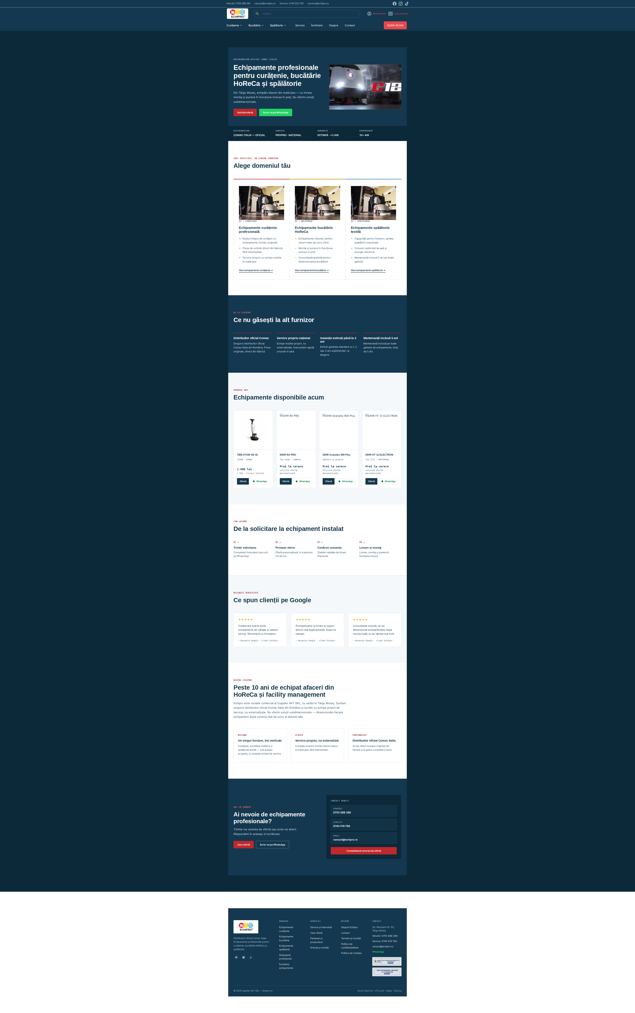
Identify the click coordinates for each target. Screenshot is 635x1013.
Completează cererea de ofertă (363, 850)
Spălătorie (276, 25)
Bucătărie (254, 25)
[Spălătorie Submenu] (286, 25)
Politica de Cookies (351, 953)
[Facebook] (236, 957)
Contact (350, 25)
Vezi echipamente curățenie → (256, 270)
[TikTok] (251, 957)
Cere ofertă (243, 844)
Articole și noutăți (319, 947)
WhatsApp (261, 481)
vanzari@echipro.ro (382, 946)
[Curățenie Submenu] (242, 25)
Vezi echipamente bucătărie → (312, 270)
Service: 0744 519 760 (384, 941)
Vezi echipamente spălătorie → (368, 270)
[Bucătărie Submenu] (263, 25)
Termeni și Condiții (351, 938)
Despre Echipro (349, 927)
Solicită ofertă (245, 112)
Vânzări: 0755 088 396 (385, 935)
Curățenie (233, 25)
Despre (333, 25)
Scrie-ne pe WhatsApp (275, 112)
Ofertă (243, 481)
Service (300, 25)
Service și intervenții (321, 927)
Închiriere (317, 25)
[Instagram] (243, 957)
